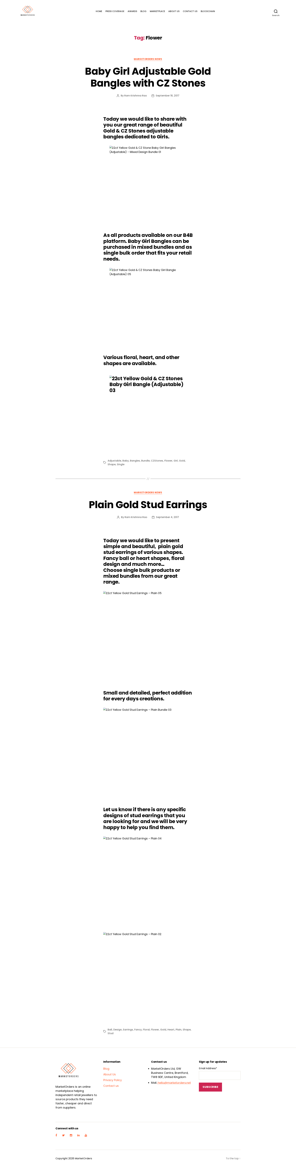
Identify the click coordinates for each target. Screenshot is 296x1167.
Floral (146, 1029)
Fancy (138, 1029)
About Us (173, 11)
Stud (110, 1033)
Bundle (145, 460)
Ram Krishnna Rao (135, 95)
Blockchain (208, 11)
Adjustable (114, 460)
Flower (168, 460)
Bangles (135, 460)
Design (117, 1029)
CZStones (157, 460)
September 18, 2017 (167, 95)
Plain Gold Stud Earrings (148, 505)
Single (120, 464)
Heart (170, 1029)
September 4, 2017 (167, 517)
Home (99, 11)
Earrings (128, 1029)
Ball (110, 1029)
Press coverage (114, 11)
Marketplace (157, 11)
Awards (132, 11)
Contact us (190, 11)
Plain (178, 1029)
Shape (112, 464)
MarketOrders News (148, 59)
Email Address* (208, 1068)
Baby (125, 460)
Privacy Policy (112, 1080)
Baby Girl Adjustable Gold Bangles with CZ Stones (148, 77)
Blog (143, 11)
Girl (176, 460)
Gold (182, 460)
